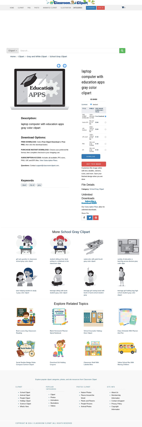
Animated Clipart (50, 8)
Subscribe (91, 8)
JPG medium (84, 129)
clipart (24, 185)
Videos (52, 406)
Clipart (21, 8)
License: (85, 104)
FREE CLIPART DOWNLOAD (85, 116)
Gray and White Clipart (37, 56)
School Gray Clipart (58, 56)
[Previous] (59, 66)
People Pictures (86, 404)
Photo (36, 8)
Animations (54, 400)
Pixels (91, 108)
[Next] (65, 66)
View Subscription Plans (48, 160)
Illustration (66, 8)
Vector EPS (85, 122)
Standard (95, 104)
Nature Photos (86, 392)
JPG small (85, 137)
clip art (32, 185)
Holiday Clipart (25, 401)
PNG (29, 8)
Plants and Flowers (88, 401)
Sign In (100, 8)
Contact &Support (117, 401)
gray (39, 185)
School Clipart (25, 392)
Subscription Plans (91, 207)
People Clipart (25, 398)
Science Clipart (25, 404)
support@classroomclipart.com (47, 165)
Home (12, 8)
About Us (114, 392)
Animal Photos (86, 406)
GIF (83, 150)
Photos (53, 397)
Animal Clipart (25, 395)
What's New (24, 406)
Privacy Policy (116, 404)
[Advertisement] (71, 28)
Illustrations (54, 403)
